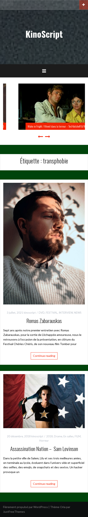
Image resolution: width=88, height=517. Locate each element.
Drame (58, 436)
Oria (62, 507)
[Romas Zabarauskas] (44, 243)
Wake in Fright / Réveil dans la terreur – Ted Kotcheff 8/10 (47, 126)
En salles (68, 436)
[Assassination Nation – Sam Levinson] (44, 400)
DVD (42, 312)
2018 (49, 436)
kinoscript (30, 312)
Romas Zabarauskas (44, 321)
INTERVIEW (66, 312)
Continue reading (44, 355)
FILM (78, 436)
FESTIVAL (52, 312)
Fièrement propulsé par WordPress (25, 507)
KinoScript (44, 34)
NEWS (77, 312)
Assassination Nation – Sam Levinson (44, 449)
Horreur (44, 440)
